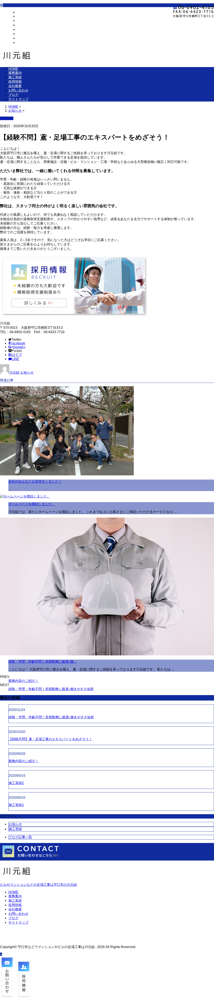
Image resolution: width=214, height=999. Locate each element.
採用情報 (23, 25)
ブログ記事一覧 (20, 837)
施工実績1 (16, 805)
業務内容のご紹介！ (23, 681)
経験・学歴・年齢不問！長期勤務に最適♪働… (42, 661)
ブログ (22, 38)
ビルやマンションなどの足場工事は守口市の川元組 (38, 884)
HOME (22, 12)
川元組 (14, 372)
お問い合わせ (27, 34)
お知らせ (27, 372)
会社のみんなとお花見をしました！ (35, 481)
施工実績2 (16, 783)
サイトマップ (27, 42)
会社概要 (23, 29)
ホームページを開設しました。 (31, 504)
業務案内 (23, 16)
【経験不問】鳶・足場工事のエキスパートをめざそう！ (50, 739)
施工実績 (23, 20)
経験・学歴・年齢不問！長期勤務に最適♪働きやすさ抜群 (51, 689)
